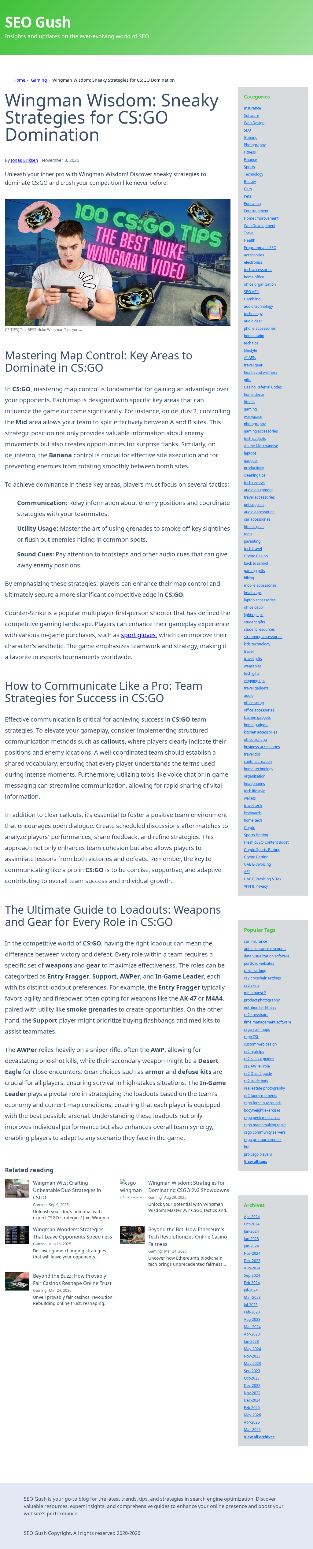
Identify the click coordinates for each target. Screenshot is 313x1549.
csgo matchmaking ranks (265, 1124)
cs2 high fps (254, 1051)
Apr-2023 (252, 1334)
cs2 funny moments (260, 1095)
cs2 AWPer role (257, 1066)
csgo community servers (264, 1132)
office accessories (259, 710)
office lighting (255, 739)
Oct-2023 (252, 1378)
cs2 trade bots (256, 1080)
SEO (247, 130)
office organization (260, 284)
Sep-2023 (252, 1370)
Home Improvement (261, 218)
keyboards (253, 812)
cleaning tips (254, 475)
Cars (248, 188)
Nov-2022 (252, 1392)
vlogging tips (254, 680)
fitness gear (254, 526)
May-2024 (252, 1348)
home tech (253, 820)
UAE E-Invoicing (257, 864)
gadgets (251, 460)
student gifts (254, 622)
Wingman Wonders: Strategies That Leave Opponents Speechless (72, 1233)
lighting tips (253, 614)
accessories (254, 255)
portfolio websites (259, 963)
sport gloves (138, 635)
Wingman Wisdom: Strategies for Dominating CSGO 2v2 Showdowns (188, 1186)
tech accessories (258, 269)
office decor (254, 607)
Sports (249, 166)
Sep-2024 (252, 1275)
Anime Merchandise (261, 445)
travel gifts (253, 658)
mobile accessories (260, 585)
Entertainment (256, 211)
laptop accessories (260, 600)
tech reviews (254, 482)
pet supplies (254, 504)
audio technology (258, 306)
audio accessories (259, 511)
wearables (253, 666)
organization (254, 776)
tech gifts (252, 673)
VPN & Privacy (256, 886)
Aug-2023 (252, 1319)
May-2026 (252, 1414)
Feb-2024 (252, 1282)
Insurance (252, 108)
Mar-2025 (252, 1429)
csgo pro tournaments (263, 1139)
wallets (250, 798)
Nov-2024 (252, 1253)
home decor (254, 394)
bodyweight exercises (262, 1110)
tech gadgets (255, 438)
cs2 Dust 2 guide (258, 1073)
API (247, 871)
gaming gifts (254, 570)
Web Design (254, 122)
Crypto (249, 827)
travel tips (252, 754)
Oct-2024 (252, 1224)
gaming (250, 409)
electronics (253, 262)
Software (251, 115)
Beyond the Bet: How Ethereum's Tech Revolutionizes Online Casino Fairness (187, 1236)
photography (255, 423)
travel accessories (259, 497)
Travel (249, 233)
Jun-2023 (251, 1238)
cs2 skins (251, 985)
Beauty (250, 181)
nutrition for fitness (260, 1007)
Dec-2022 (252, 1385)
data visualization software (266, 956)
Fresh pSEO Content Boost (266, 842)
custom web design (260, 1044)
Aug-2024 (252, 1268)
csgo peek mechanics (262, 1117)
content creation (258, 761)
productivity (254, 467)
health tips (253, 592)
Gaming (39, 80)
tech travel (253, 548)
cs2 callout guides (259, 1058)
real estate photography (264, 1088)
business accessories (262, 746)
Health (249, 240)
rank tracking (255, 970)
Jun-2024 (251, 1246)
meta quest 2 (255, 992)
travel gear (253, 365)
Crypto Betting (256, 857)
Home (19, 80)
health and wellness (261, 372)
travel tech (253, 805)
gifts (247, 379)
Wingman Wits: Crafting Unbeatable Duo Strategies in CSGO (67, 1190)
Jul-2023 (251, 1304)
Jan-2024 (251, 1231)
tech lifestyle (254, 790)
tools (248, 534)
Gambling (252, 299)
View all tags (255, 1161)
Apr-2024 (252, 1216)
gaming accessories (261, 431)
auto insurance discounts (265, 948)
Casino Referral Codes (263, 387)
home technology (258, 768)
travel (249, 651)
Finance (250, 159)
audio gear (253, 321)
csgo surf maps (257, 1029)
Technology (253, 174)
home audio (254, 335)
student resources (259, 629)
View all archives (259, 1436)
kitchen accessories (260, 732)
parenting (252, 541)
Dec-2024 (252, 1400)
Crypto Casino (256, 556)
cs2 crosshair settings (262, 978)
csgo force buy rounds (263, 1102)
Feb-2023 (252, 1312)
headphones (254, 783)
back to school (256, 563)
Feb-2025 (252, 1407)
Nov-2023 (252, 1356)
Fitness (250, 152)
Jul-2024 (251, 1290)
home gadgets (256, 724)
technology (253, 313)
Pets (247, 196)
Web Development (259, 225)
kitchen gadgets (257, 717)
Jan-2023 (251, 1341)
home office (254, 277)
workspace (253, 416)
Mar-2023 (252, 1297)
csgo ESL (251, 1036)
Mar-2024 (252, 1326)
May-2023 (252, 1363)
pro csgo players (258, 1154)
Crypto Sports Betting (262, 849)
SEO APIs (252, 291)
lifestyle (250, 350)
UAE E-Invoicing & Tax (262, 879)
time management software (267, 1022)
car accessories (257, 519)
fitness (249, 401)
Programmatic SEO (260, 247)
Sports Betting (256, 835)
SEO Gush (38, 22)
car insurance (255, 941)
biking (249, 578)
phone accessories (260, 328)
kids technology (257, 644)
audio (248, 695)
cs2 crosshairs (256, 1014)
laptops (250, 453)
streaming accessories (263, 636)
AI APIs (250, 357)
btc (246, 1147)
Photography (255, 144)
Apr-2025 (252, 1422)
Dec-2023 (252, 1260)
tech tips (251, 343)
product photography (262, 1000)
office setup (254, 702)
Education (252, 203)
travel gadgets (256, 688)
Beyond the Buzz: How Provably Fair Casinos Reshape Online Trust (72, 1279)
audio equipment (258, 489)
